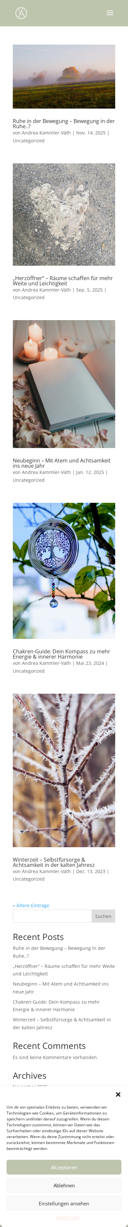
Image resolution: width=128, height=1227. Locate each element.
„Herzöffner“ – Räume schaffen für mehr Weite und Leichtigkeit (63, 281)
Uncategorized (29, 140)
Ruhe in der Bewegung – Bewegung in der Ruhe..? (64, 123)
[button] (118, 1094)
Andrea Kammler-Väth (46, 133)
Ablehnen (64, 1185)
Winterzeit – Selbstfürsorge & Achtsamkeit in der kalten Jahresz (54, 862)
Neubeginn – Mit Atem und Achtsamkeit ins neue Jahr (62, 463)
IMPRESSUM (67, 1218)
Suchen (103, 916)
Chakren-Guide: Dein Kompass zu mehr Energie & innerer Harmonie (61, 654)
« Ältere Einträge (31, 905)
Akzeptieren (64, 1167)
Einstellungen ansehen (64, 1203)
